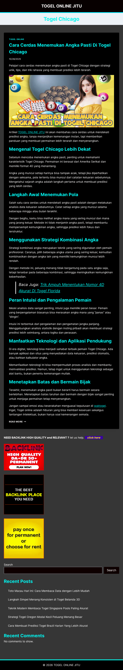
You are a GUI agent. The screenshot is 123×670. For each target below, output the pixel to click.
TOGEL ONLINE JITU (67, 665)
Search (8, 564)
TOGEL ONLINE (16, 39)
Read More (17, 421)
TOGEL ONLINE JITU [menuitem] (31, 132)
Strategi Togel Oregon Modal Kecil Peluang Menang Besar (45, 617)
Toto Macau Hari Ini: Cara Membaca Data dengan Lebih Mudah (49, 590)
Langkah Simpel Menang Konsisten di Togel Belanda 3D (44, 599)
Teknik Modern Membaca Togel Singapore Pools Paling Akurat (48, 608)
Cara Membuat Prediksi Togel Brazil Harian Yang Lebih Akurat (48, 625)
